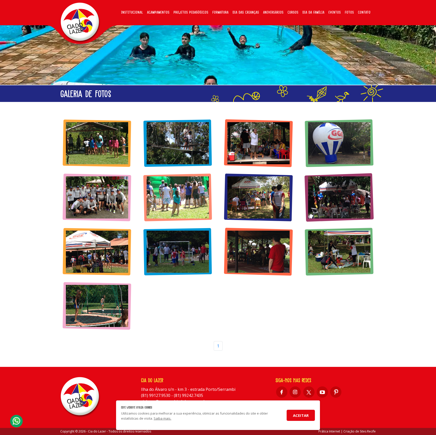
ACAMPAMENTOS (158, 12)
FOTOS (349, 12)
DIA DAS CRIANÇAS (246, 12)
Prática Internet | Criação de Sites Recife (347, 431)
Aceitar (301, 415)
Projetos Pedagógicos (191, 12)
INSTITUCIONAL (132, 12)
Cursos (293, 12)
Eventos (335, 12)
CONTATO (364, 12)
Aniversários (273, 12)
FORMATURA (220, 12)
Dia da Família (313, 12)
